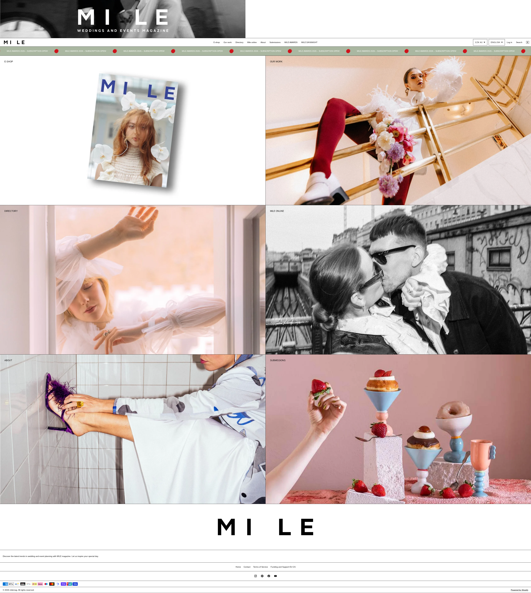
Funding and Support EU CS (283, 567)
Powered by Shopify (519, 590)
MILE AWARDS (290, 42)
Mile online (252, 42)
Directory (239, 42)
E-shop (217, 42)
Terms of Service (260, 567)
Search (519, 42)
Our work (228, 42)
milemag (13, 590)
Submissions (275, 42)
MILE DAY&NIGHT (309, 42)
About (263, 42)
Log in (509, 42)
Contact (247, 567)
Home (238, 567)
